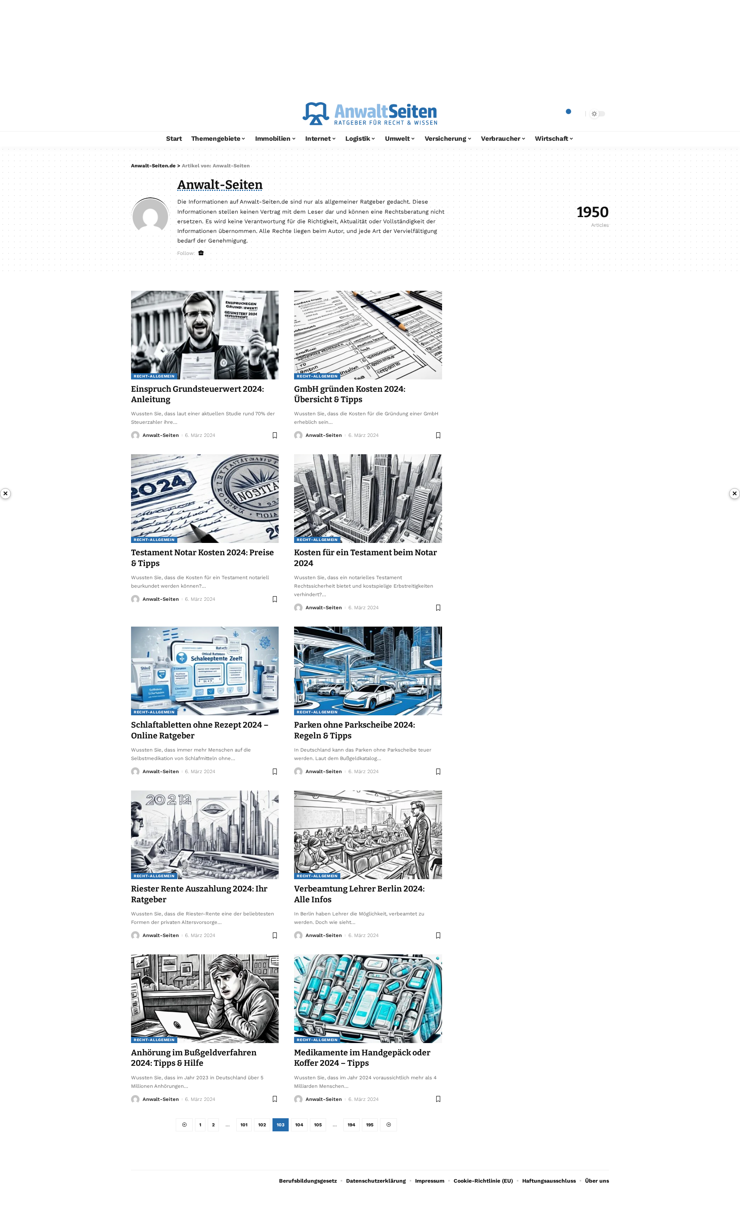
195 (369, 1125)
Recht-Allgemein (154, 376)
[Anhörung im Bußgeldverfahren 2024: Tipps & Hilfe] (205, 998)
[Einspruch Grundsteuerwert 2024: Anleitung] (205, 335)
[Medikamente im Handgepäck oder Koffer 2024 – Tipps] (368, 998)
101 (243, 1125)
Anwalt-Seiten (161, 435)
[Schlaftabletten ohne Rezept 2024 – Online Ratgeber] (205, 671)
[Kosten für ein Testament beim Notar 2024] (368, 498)
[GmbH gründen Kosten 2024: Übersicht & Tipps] (368, 335)
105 (318, 1125)
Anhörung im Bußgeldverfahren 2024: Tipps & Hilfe (194, 1058)
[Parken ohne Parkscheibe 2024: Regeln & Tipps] (368, 671)
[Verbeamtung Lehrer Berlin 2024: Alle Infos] (368, 834)
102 (262, 1125)
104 (299, 1125)
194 (351, 1125)
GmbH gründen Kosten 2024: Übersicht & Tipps (349, 394)
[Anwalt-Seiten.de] (370, 113)
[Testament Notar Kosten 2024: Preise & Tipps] (205, 498)
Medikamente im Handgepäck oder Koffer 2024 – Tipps (362, 1058)
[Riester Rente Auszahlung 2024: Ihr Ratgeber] (205, 834)
